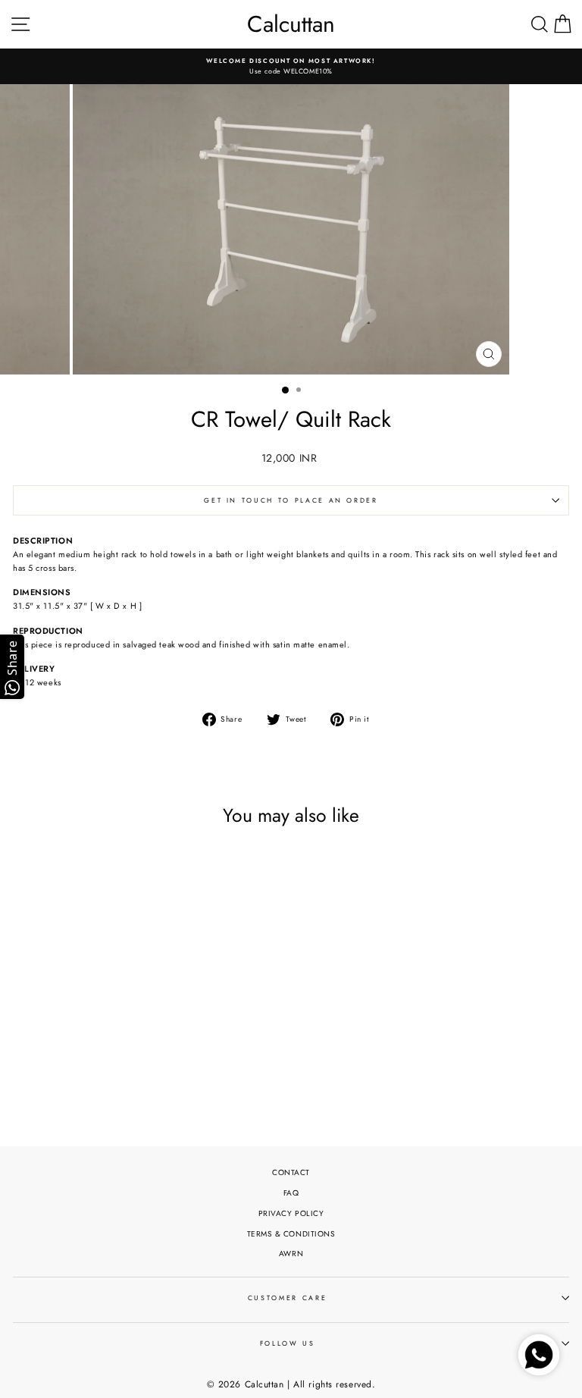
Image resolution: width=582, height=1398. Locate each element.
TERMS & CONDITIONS (291, 1234)
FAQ (291, 1193)
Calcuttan (291, 24)
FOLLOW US (287, 1343)
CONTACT (291, 1172)
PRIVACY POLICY (291, 1213)
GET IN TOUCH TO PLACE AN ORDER (291, 500)
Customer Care (287, 1297)
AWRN (291, 1253)
